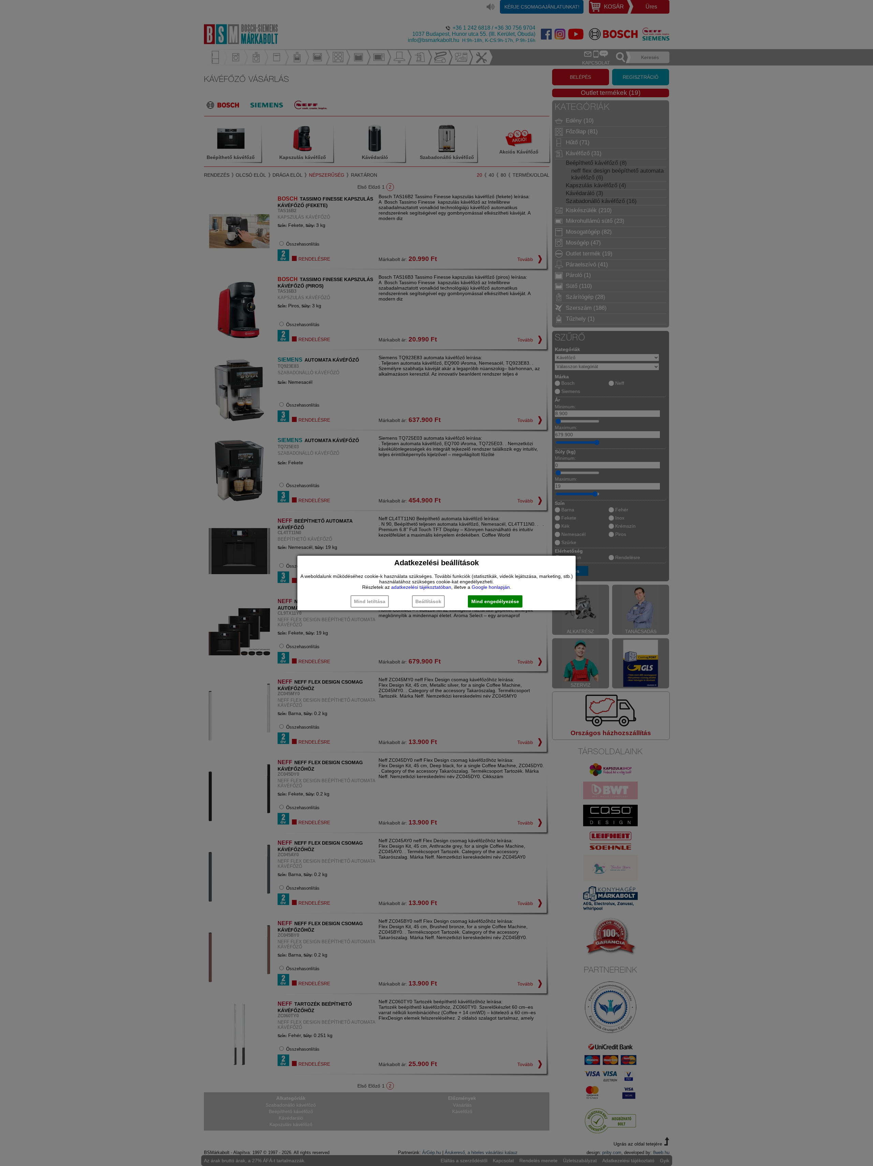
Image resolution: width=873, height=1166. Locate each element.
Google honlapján (491, 587)
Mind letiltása (369, 601)
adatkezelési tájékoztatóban (421, 587)
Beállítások (428, 601)
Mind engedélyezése (495, 601)
